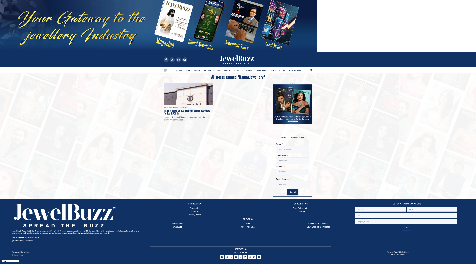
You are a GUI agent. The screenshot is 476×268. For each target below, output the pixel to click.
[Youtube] (236, 257)
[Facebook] (222, 257)
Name (279, 144)
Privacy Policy (195, 215)
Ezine (218, 70)
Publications (261, 70)
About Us (195, 211)
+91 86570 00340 (240, 252)
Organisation (282, 155)
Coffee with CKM (247, 227)
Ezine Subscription (301, 208)
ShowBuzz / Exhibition (318, 223)
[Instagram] (227, 257)
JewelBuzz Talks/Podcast (318, 227)
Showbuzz (238, 70)
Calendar (249, 70)
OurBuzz (197, 70)
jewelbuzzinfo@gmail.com (22, 241)
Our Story (178, 70)
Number (280, 166)
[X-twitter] (240, 257)
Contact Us (194, 208)
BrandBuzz (177, 227)
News (188, 70)
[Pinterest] (254, 257)
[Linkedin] (245, 257)
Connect (282, 70)
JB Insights (208, 70)
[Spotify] (259, 257)
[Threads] (231, 257)
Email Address (283, 179)
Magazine (227, 70)
